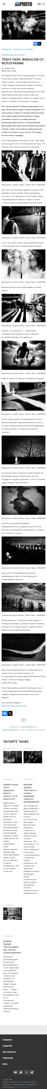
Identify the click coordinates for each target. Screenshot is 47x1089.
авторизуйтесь (27, 727)
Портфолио (8, 780)
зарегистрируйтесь (10, 730)
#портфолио (7, 49)
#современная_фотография (13, 55)
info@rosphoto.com (23, 1087)
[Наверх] (43, 1081)
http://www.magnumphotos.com (14, 706)
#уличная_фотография (23, 49)
